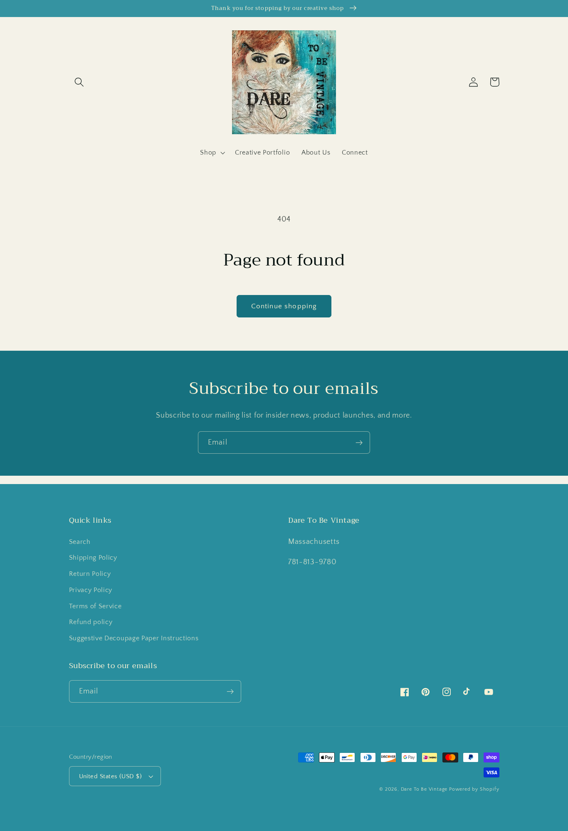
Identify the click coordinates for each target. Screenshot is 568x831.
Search (80, 542)
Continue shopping (284, 306)
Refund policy (91, 622)
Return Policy (90, 574)
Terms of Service (95, 606)
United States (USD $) (110, 776)
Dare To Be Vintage (424, 789)
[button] (79, 82)
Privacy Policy (91, 590)
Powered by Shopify (474, 789)
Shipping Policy (93, 557)
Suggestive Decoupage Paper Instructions (134, 638)
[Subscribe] (359, 442)
